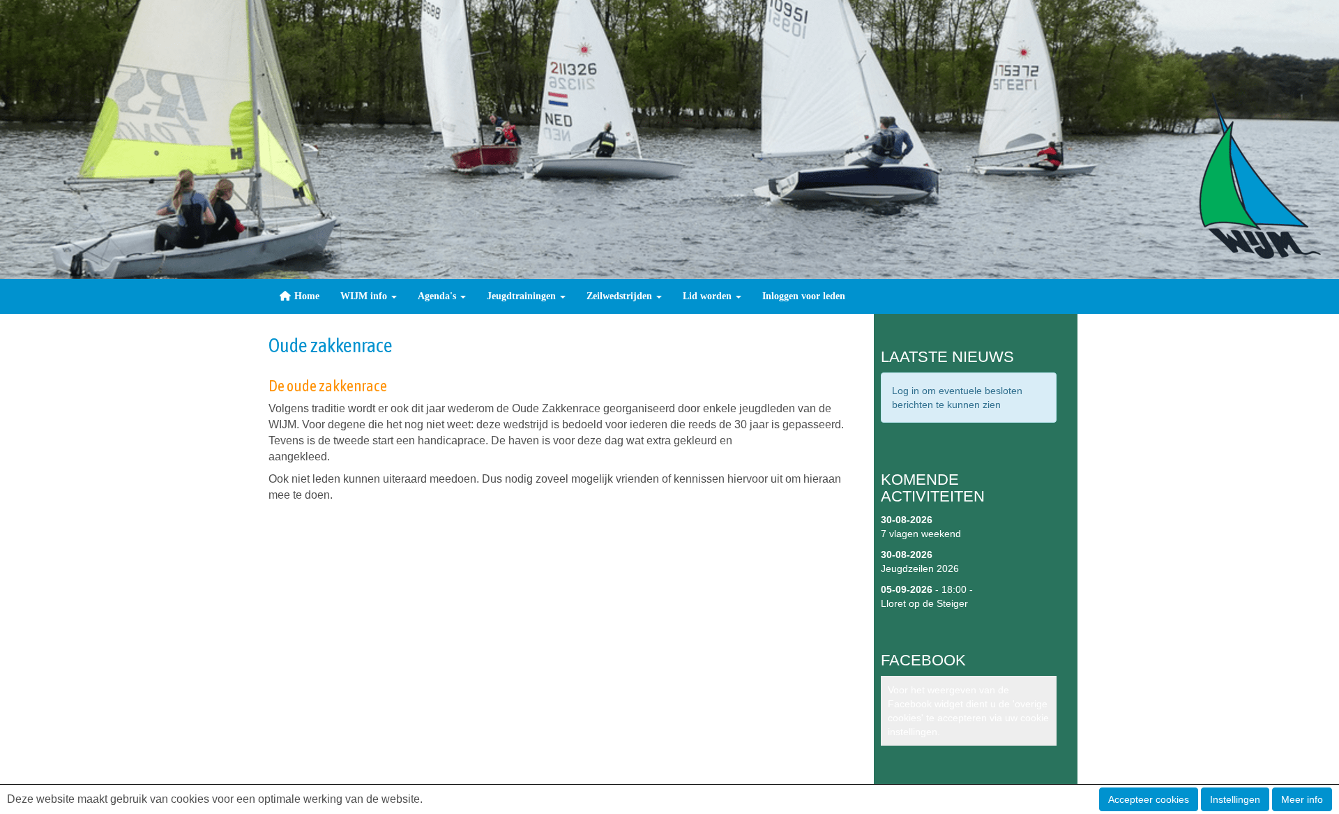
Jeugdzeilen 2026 (920, 568)
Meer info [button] (1302, 799)
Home (305, 296)
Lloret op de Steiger (924, 603)
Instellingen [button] (1235, 799)
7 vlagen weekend (921, 533)
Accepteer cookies (1148, 799)
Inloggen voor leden (803, 296)
